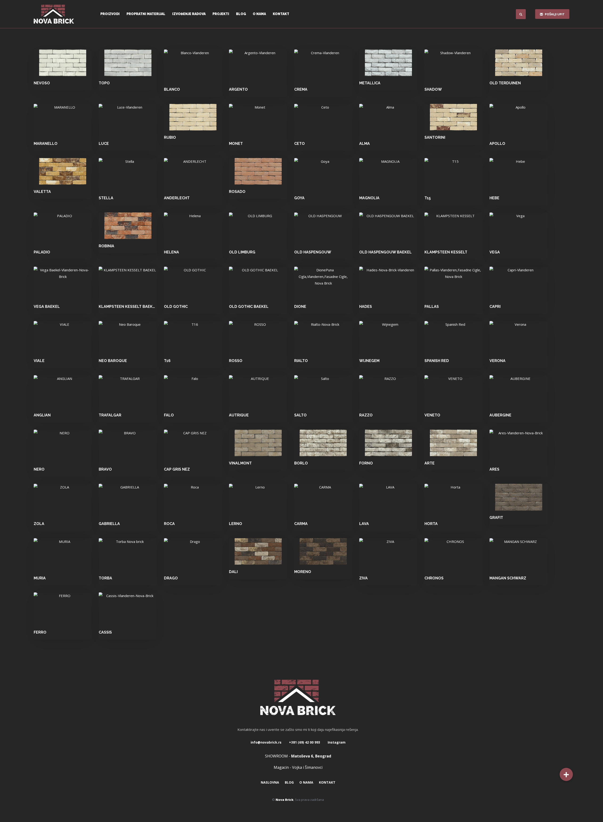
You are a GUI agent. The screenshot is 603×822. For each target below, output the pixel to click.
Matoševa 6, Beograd (311, 756)
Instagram (336, 742)
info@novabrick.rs (266, 742)
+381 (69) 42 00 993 (304, 742)
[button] (566, 774)
